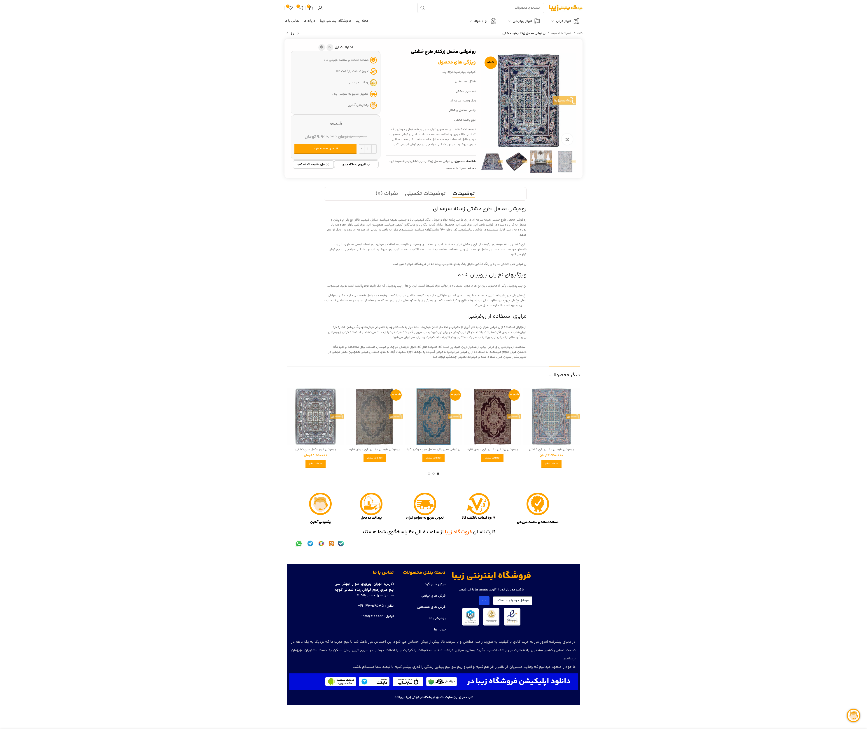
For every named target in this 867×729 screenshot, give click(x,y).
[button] (570, 161)
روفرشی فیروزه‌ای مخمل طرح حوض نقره (433, 449)
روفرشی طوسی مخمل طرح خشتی (551, 449)
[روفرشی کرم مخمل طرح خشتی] (315, 416)
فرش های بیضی (433, 596)
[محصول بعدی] (287, 33)
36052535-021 (371, 606)
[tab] (463, 194)
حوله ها (440, 630)
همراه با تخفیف (561, 33)
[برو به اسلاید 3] (429, 474)
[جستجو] (422, 8)
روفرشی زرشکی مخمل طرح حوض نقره (492, 449)
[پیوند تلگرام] (321, 47)
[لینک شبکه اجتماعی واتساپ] (329, 47)
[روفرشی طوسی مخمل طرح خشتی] (551, 416)
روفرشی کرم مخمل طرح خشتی (315, 449)
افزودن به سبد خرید (325, 148)
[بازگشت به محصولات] (292, 33)
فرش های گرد (435, 584)
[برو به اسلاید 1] (438, 474)
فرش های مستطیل (431, 607)
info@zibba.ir (372, 616)
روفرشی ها (437, 618)
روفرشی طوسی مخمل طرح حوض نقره (374, 449)
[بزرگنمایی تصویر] (567, 139)
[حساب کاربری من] (320, 7)
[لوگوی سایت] (566, 7)
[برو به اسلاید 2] (433, 474)
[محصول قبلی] (298, 33)
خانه (580, 33)
